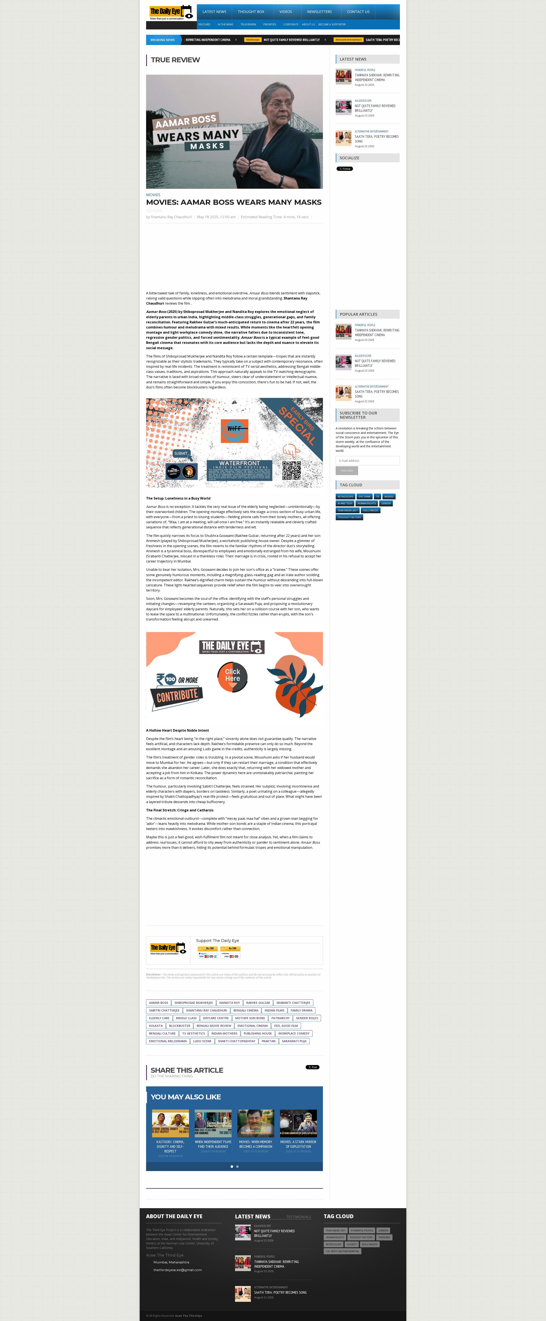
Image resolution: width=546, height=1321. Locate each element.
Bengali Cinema (246, 1010)
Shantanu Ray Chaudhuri (171, 216)
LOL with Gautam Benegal (342, 1251)
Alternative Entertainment (330, 39)
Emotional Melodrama (168, 1041)
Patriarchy (281, 1018)
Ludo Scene (202, 1041)
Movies (153, 194)
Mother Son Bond (250, 1018)
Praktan (269, 1041)
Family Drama (301, 1010)
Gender (386, 503)
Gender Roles (307, 1018)
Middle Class (186, 1018)
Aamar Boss (158, 1003)
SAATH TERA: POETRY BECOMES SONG (371, 40)
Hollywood (370, 510)
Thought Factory (349, 517)
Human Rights (367, 503)
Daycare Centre (216, 1018)
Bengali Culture (162, 1033)
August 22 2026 (364, 146)
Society (352, 1244)
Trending (384, 1237)
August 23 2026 (364, 85)
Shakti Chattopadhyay (236, 1041)
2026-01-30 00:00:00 (213, 1151)
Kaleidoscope (234, 39)
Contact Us (358, 11)
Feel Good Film (286, 1026)
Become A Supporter (332, 24)
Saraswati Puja (294, 1041)
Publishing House (258, 1033)
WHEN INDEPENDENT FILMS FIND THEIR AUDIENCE (213, 1144)
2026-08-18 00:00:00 (170, 1156)
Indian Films (274, 1010)
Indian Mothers (224, 1033)
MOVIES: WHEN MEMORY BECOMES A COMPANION (255, 1144)
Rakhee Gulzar (258, 1003)
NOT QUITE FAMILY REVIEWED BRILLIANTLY (273, 40)
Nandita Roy (229, 1003)
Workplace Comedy (293, 1033)
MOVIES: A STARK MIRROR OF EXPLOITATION (298, 1144)
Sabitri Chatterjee (164, 1010)
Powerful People (365, 70)
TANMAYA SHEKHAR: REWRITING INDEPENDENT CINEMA (377, 77)
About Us (308, 24)
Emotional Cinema (253, 1026)
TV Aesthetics (193, 1033)
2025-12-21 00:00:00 (256, 1151)
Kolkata (156, 1026)
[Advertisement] (234, 257)
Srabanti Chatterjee (293, 1003)
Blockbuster (179, 1026)
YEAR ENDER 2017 (347, 510)
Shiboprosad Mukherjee (193, 1003)
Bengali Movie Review (214, 1026)
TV (377, 496)
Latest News (214, 11)
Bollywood (370, 1244)
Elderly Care (159, 1018)
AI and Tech (345, 503)
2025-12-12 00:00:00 (298, 1151)
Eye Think (364, 496)
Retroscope (345, 496)
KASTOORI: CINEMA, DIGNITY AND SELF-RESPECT (170, 1146)
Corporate (290, 24)
